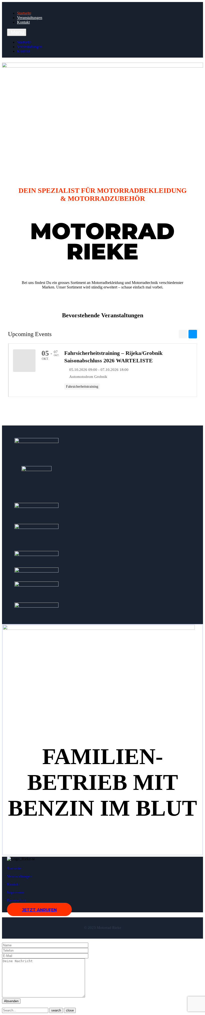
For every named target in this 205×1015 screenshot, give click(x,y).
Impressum (15, 892)
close (70, 1010)
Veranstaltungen (29, 18)
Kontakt (23, 22)
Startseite (24, 13)
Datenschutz (16, 900)
